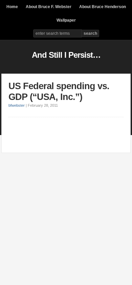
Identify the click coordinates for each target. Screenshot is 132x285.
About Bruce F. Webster (48, 6)
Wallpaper (66, 20)
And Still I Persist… (66, 54)
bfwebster (16, 105)
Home (12, 6)
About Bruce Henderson (102, 6)
